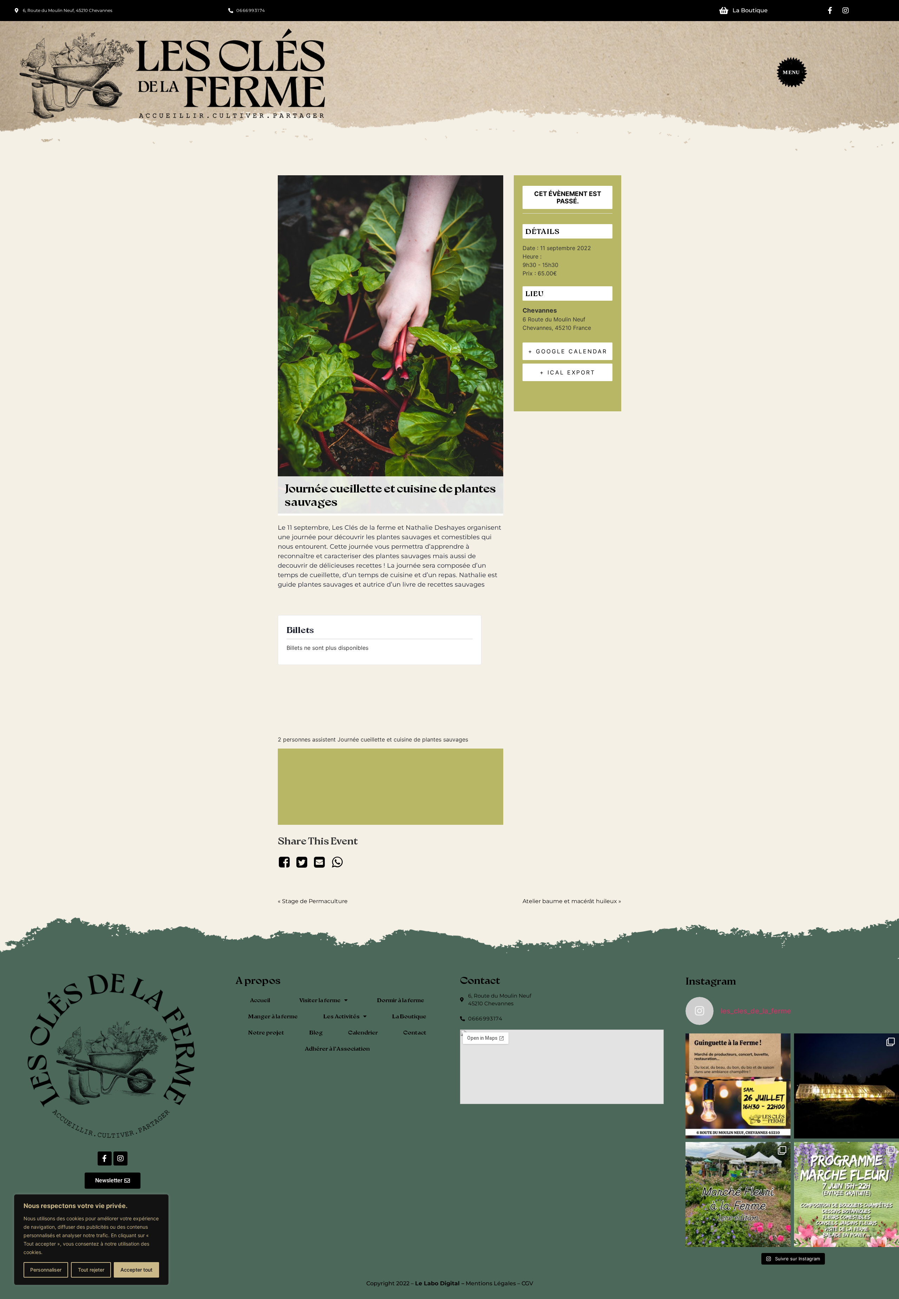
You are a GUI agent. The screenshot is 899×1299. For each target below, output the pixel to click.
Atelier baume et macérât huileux (572, 901)
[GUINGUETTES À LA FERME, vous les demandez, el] (737, 1085)
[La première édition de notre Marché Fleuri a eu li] (737, 1194)
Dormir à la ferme (400, 1000)
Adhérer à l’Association (337, 1048)
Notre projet (266, 1032)
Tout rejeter (91, 1270)
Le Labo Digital (437, 1283)
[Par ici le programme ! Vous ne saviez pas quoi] (846, 1194)
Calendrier (363, 1032)
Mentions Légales (491, 1283)
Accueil (260, 1000)
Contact (414, 1032)
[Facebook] (285, 862)
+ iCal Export (567, 372)
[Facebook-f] (830, 11)
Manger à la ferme (273, 1016)
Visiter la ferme (320, 1000)
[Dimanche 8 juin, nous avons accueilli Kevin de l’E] (846, 1085)
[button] (788, 74)
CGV (527, 1283)
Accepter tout (136, 1270)
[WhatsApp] (337, 862)
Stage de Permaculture (313, 901)
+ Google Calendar (567, 351)
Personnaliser (45, 1270)
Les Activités (341, 1016)
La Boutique (409, 1016)
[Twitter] (301, 862)
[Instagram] (846, 11)
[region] (91, 1239)
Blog (316, 1032)
